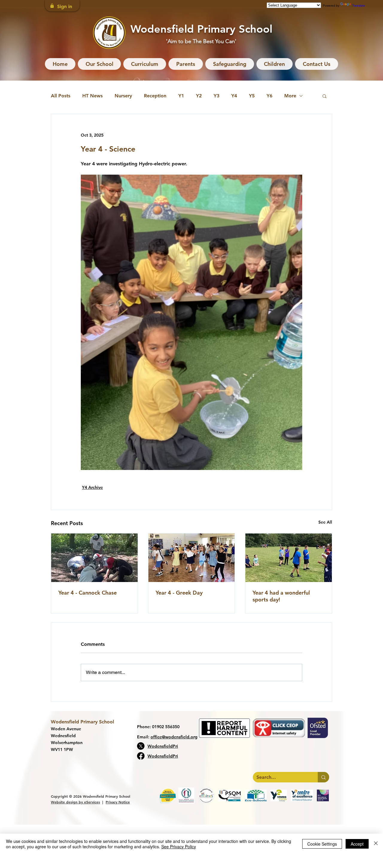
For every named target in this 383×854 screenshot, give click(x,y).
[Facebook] (141, 756)
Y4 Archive (92, 487)
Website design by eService (74, 801)
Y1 (181, 96)
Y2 (199, 96)
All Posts (60, 96)
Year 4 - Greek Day (179, 592)
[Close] (375, 843)
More (290, 96)
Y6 (269, 96)
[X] (141, 746)
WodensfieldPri (163, 746)
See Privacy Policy (178, 847)
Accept (357, 844)
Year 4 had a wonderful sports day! (281, 596)
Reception (155, 96)
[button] (99, 64)
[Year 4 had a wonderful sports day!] (288, 557)
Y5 (252, 96)
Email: (167, 737)
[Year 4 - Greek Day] (191, 557)
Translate (358, 5)
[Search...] (323, 777)
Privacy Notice (118, 801)
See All (325, 522)
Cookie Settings (322, 844)
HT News (92, 96)
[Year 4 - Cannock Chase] (94, 557)
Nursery (123, 96)
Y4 (234, 96)
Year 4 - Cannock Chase (87, 592)
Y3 (216, 96)
